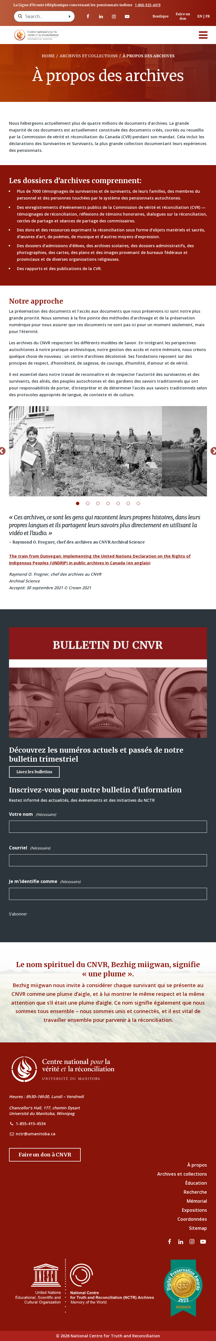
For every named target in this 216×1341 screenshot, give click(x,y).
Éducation (196, 1183)
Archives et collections (182, 1174)
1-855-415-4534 (31, 1123)
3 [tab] (101, 503)
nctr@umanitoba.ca (35, 1133)
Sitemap (198, 1228)
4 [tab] (111, 503)
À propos (197, 1165)
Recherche (195, 1192)
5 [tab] (121, 503)
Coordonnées (192, 1219)
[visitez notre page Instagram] (114, 16)
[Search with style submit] (69, 16)
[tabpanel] (108, 451)
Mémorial (197, 1201)
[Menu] (203, 35)
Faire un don (183, 16)
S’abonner (18, 914)
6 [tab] (131, 503)
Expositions (194, 1210)
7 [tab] (141, 503)
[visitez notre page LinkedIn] (101, 16)
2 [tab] (91, 503)
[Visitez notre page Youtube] (127, 16)
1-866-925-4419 (148, 5)
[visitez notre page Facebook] (88, 16)
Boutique (160, 16)
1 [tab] (81, 503)
